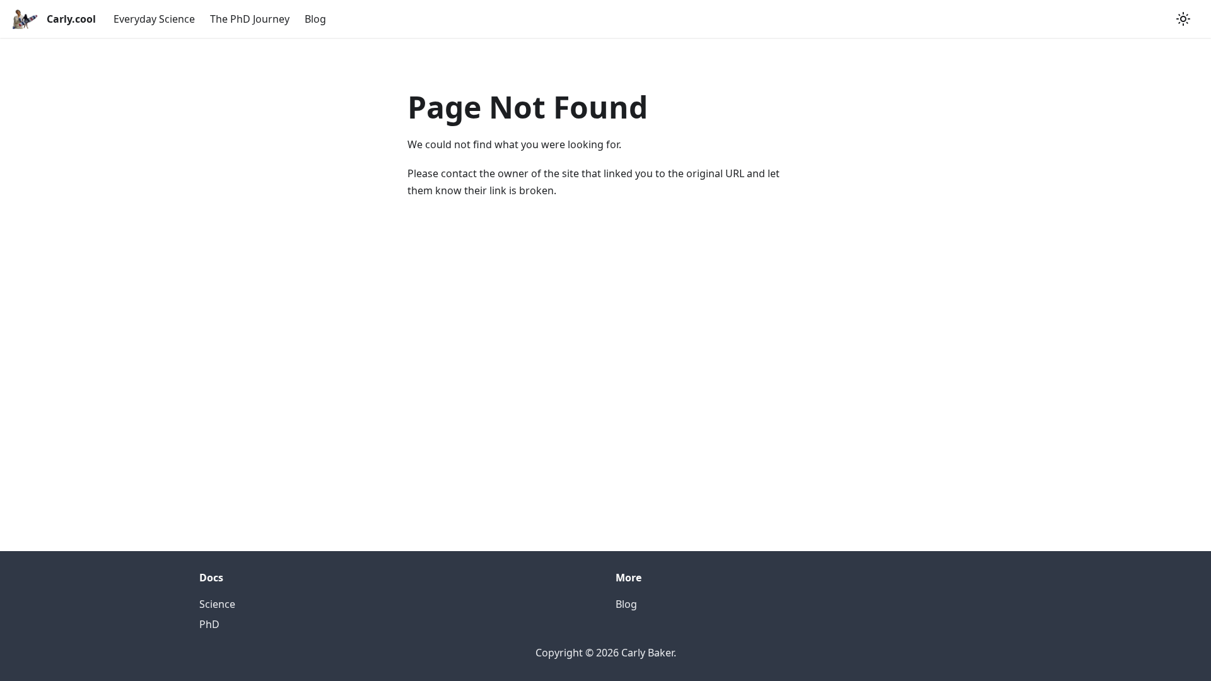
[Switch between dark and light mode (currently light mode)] (1183, 19)
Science (217, 604)
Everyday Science (154, 19)
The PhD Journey (250, 19)
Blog (315, 19)
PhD (209, 624)
